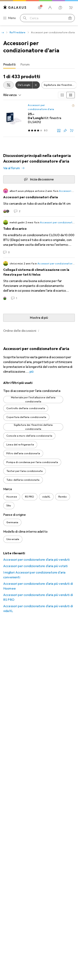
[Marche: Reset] (36, 85)
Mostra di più (39, 318)
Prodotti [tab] (9, 65)
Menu (12, 18)
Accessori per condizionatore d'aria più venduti (36, 560)
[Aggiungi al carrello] (71, 130)
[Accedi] (50, 8)
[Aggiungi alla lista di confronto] (59, 130)
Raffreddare (17, 32)
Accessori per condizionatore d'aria (41, 107)
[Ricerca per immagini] (70, 18)
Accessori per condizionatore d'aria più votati (35, 566)
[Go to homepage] (14, 7)
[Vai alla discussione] (39, 200)
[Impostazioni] (39, 7)
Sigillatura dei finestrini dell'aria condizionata (60, 85)
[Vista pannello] (62, 95)
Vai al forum (11, 168)
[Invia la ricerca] (25, 18)
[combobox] (8, 85)
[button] (73, 105)
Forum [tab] (25, 65)
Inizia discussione (42, 179)
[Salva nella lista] (65, 130)
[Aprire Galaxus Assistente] (60, 7)
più (32, 372)
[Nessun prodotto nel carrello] (71, 7)
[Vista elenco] (70, 95)
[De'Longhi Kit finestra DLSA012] (39, 118)
